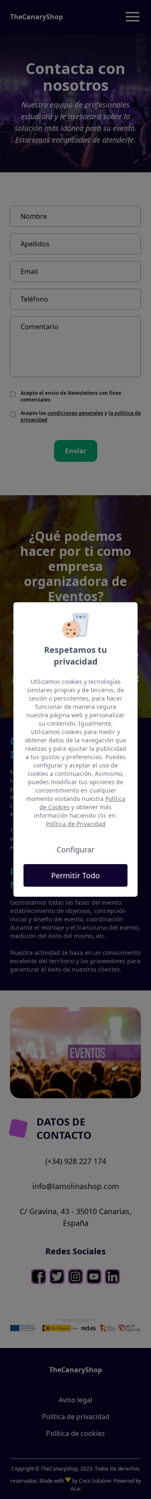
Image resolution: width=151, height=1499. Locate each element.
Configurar (75, 849)
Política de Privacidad (76, 824)
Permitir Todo (75, 875)
